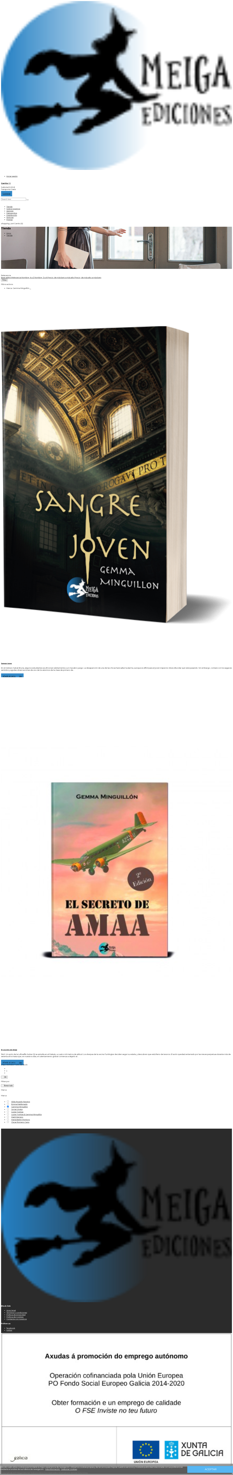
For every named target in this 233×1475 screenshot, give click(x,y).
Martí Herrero (17, 1117)
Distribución (11, 215)
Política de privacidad (15, 1315)
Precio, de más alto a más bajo (88, 277)
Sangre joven (6, 663)
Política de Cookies (14, 1317)
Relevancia (16, 277)
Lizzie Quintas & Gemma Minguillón (26, 1114)
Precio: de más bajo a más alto (61, 277)
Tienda (9, 207)
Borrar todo (7, 1086)
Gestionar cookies (69, 1469)
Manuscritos (11, 213)
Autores (9, 211)
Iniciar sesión (12, 176)
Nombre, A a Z (28, 277)
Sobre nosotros (13, 209)
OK (4, 1077)
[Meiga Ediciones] (116, 169)
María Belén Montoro (20, 1120)
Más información (52, 1469)
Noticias (9, 217)
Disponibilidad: (7, 1065)
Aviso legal (11, 1310)
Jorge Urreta (17, 1109)
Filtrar (4, 280)
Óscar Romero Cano (20, 1122)
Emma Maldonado (19, 1104)
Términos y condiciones (16, 1312)
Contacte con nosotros (16, 1319)
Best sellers (6, 277)
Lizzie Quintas (17, 1112)
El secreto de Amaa (9, 1050)
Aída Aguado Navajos (20, 1102)
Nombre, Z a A (41, 277)
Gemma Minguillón (19, 1107)
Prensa (9, 219)
